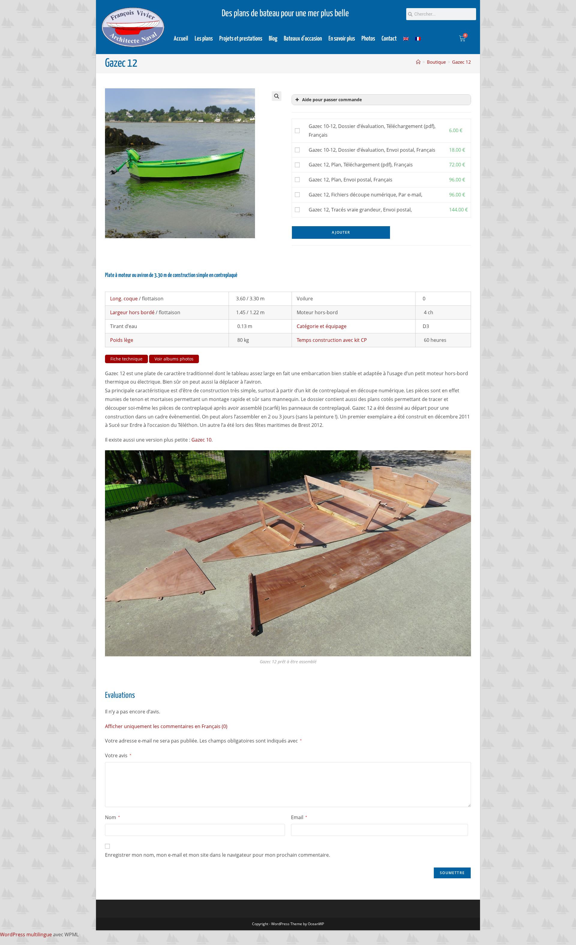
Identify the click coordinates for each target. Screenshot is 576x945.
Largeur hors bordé (132, 312)
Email (299, 817)
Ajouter (341, 232)
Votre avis (118, 755)
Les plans (204, 39)
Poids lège (121, 340)
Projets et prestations (240, 39)
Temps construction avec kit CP (332, 340)
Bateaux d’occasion (303, 39)
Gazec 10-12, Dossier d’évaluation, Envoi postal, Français (372, 150)
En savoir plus (341, 39)
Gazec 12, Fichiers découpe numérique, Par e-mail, (365, 194)
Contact (389, 39)
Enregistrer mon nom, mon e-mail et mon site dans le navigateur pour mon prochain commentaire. (217, 855)
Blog (273, 39)
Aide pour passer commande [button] (332, 99)
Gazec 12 (461, 62)
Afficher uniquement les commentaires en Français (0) (166, 726)
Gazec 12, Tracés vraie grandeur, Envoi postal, (360, 209)
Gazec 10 (201, 439)
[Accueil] (418, 62)
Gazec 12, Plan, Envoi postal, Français (350, 179)
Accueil (181, 39)
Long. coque (124, 298)
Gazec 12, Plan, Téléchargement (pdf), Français (361, 164)
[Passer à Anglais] (406, 39)
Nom (112, 817)
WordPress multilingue (26, 934)
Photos (368, 39)
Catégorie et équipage (321, 326)
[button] (276, 96)
